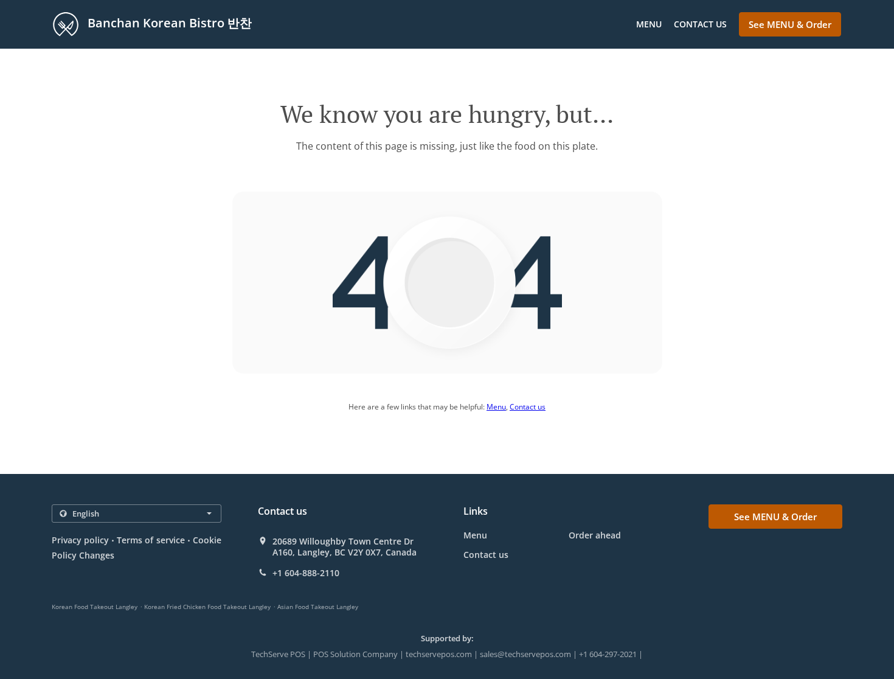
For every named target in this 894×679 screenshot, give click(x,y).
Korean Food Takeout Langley (94, 606)
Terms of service (150, 540)
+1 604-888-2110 (305, 573)
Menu (649, 24)
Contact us (700, 24)
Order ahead (595, 535)
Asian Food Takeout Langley (317, 606)
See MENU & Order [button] (790, 24)
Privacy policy (80, 540)
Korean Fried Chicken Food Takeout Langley (207, 606)
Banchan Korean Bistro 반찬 (168, 23)
